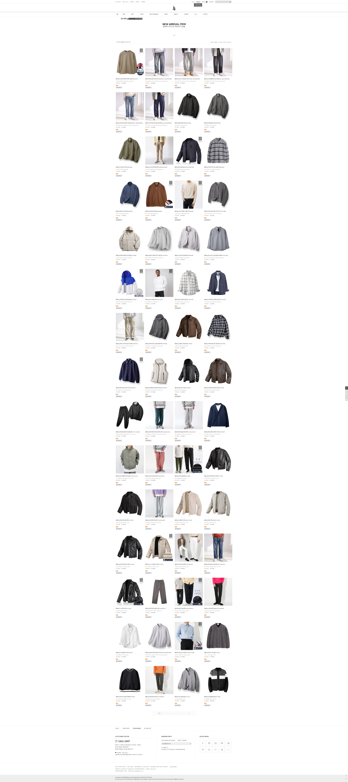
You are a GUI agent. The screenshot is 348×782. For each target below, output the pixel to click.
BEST (132, 14)
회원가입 (198, 1)
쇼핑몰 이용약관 (126, 728)
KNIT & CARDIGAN (154, 14)
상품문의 (132, 1)
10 (188, 713)
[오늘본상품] (346, 396)
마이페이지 (211, 1)
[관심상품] (346, 393)
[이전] (156, 713)
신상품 (211, 42)
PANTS (166, 14)
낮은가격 (225, 42)
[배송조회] (346, 399)
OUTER (141, 14)
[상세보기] (132, 76)
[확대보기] (127, 76)
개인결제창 (205, 14)
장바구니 (204, 1)
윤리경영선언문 (147, 728)
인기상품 (220, 42)
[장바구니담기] (346, 391)
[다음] (191, 713)
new (174, 35)
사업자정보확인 (173, 766)
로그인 (193, 1)
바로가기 (126, 1)
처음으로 (117, 728)
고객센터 (143, 1)
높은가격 (229, 42)
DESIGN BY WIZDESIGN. (146, 777)
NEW (124, 14)
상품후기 (137, 1)
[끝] (194, 713)
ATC (196, 14)
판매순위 (216, 42)
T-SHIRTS (186, 14)
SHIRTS (176, 14)
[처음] (153, 713)
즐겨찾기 (119, 1)
